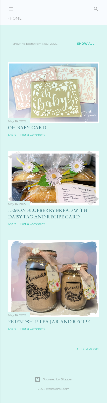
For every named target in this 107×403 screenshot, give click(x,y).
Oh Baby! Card (27, 127)
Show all (86, 43)
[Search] (96, 8)
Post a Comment (32, 134)
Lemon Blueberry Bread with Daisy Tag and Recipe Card (48, 213)
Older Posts (88, 349)
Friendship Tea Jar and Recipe (49, 321)
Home (16, 18)
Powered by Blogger (57, 379)
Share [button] (12, 134)
